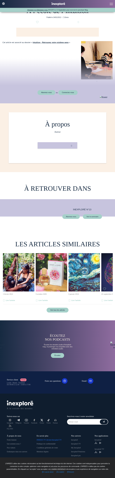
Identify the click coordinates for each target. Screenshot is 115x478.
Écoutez (57, 355)
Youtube (26, 423)
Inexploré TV (76, 444)
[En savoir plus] (47, 472)
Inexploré (74, 440)
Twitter (42, 423)
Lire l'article (10, 300)
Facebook (34, 423)
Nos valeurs (11, 448)
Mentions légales (43, 452)
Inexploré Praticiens (78, 452)
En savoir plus (57, 156)
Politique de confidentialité (46, 444)
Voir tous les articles (57, 310)
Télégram (18, 423)
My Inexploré (76, 448)
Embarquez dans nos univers (17, 452)
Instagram (10, 423)
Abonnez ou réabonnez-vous (37, 10)
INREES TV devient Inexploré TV (49, 440)
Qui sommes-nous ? (14, 444)
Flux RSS (10, 429)
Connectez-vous (68, 92)
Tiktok (48, 423)
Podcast (55, 423)
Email (84, 381)
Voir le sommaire (92, 216)
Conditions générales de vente (47, 448)
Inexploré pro (76, 456)
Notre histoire (12, 440)
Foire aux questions (53, 381)
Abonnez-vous (46, 92)
